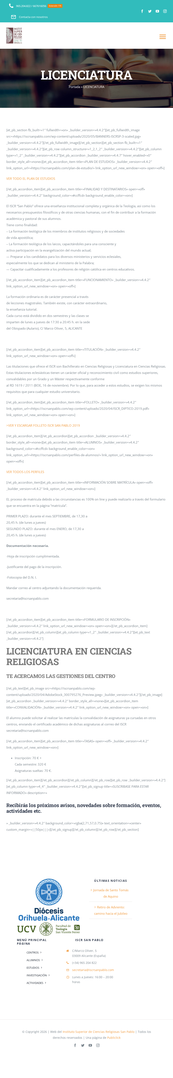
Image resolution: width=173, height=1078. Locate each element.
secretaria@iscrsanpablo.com (93, 970)
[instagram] (165, 11)
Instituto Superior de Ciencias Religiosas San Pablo (98, 1032)
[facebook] (142, 11)
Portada (74, 87)
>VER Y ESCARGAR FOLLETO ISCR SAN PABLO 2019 (43, 425)
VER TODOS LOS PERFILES (25, 472)
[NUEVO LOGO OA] (48, 878)
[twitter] (149, 11)
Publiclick (113, 1038)
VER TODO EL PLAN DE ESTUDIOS (30, 178)
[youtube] (157, 11)
